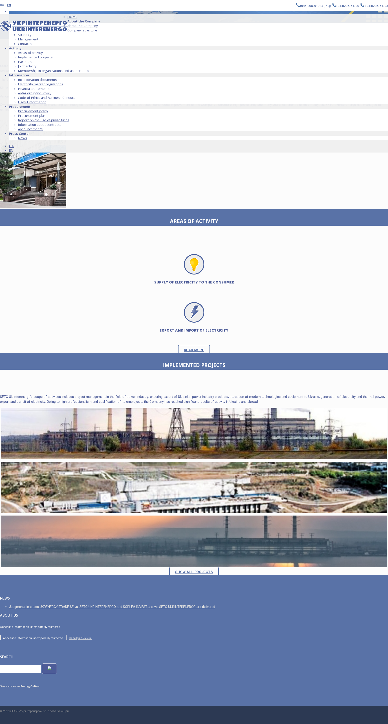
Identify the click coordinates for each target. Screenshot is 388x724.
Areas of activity (30, 52)
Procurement (20, 106)
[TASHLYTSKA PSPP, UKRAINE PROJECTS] (194, 487)
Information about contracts (39, 124)
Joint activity (27, 66)
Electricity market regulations (40, 84)
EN (9, 5)
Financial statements (34, 88)
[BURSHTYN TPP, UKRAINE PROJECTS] (194, 541)
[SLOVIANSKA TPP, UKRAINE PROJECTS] (194, 433)
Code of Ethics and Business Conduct (46, 97)
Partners (25, 61)
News (22, 138)
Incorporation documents (37, 79)
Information (19, 75)
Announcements (30, 129)
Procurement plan (32, 115)
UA (2, 5)
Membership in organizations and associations (53, 70)
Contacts (25, 43)
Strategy (24, 34)
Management (28, 39)
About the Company (83, 21)
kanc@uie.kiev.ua (80, 638)
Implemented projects (35, 57)
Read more (194, 350)
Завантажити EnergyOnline (20, 686)
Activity (15, 48)
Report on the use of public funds (43, 120)
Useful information (32, 102)
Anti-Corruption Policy (34, 93)
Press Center (19, 133)
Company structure (82, 30)
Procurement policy (33, 111)
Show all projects (194, 572)
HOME (72, 16)
